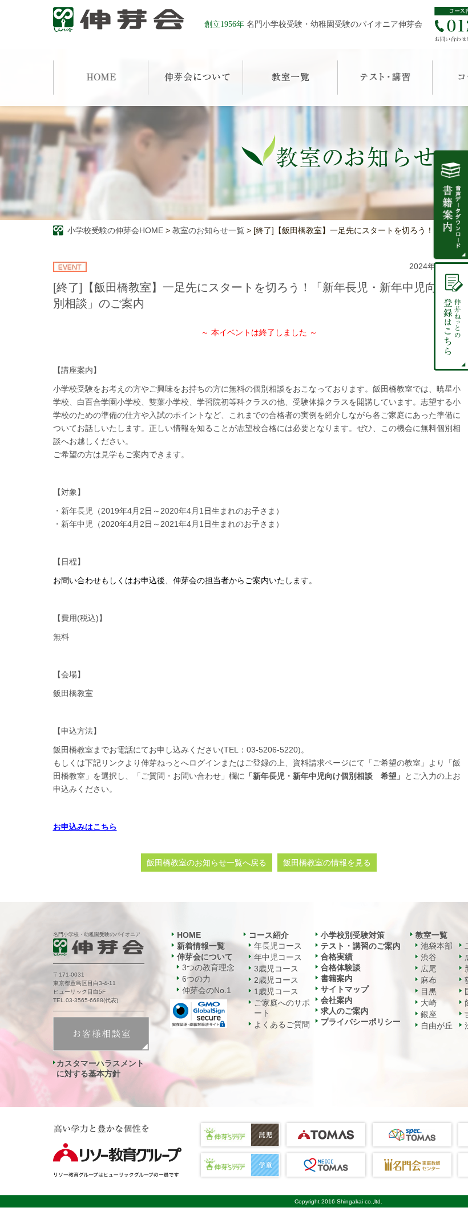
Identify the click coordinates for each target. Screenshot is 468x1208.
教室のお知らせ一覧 (208, 230)
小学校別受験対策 (353, 934)
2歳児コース (276, 980)
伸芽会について (205, 956)
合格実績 (337, 956)
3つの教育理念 (208, 967)
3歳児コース (276, 968)
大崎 (429, 1002)
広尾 (429, 968)
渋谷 (429, 957)
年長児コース (278, 945)
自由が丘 (437, 1025)
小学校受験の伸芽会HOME (115, 230)
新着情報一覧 (201, 945)
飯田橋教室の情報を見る (327, 862)
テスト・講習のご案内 (361, 945)
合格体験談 (341, 967)
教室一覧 (431, 934)
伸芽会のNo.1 (206, 990)
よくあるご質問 (282, 1024)
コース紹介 (269, 934)
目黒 (429, 991)
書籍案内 (337, 978)
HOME (189, 934)
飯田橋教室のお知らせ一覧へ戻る (207, 862)
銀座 (429, 1014)
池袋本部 (437, 945)
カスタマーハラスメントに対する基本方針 (100, 1068)
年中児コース (278, 957)
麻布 (429, 980)
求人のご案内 (345, 1010)
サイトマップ (345, 989)
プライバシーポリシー (361, 1021)
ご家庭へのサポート (282, 1008)
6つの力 (196, 978)
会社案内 (337, 999)
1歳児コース (276, 991)
